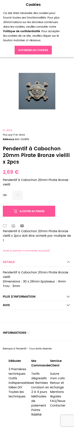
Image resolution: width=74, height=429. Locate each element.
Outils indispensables (20, 380)
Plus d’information (19, 296)
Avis (6, 305)
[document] (33, 29)
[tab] (37, 263)
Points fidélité (36, 412)
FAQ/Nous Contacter (57, 403)
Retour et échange (57, 385)
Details (9, 262)
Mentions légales (57, 394)
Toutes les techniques (17, 394)
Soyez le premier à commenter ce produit (26, 251)
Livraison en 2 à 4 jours (40, 389)
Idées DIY (15, 387)
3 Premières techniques (17, 371)
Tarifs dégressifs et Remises (39, 378)
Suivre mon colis (57, 376)
